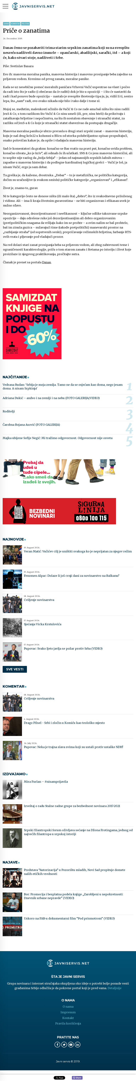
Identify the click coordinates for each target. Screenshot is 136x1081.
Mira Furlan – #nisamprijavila (46, 781)
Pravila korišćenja (68, 1023)
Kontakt (68, 1018)
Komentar (15, 24)
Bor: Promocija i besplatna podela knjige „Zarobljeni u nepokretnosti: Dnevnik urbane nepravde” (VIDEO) (73, 896)
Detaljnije (114, 988)
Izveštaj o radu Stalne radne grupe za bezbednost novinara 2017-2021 (72, 806)
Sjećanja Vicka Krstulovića (42, 624)
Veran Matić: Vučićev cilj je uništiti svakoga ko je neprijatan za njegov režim (78, 551)
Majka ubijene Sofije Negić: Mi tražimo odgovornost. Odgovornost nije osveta (57, 438)
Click (77, 1078)
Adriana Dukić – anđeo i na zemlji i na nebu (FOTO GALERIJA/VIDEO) (51, 398)
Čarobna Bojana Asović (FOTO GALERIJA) (31, 424)
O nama (68, 1006)
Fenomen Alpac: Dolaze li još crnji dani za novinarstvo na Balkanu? (71, 575)
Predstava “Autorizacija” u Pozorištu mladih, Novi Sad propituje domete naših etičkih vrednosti (74, 872)
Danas (6, 24)
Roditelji (9, 411)
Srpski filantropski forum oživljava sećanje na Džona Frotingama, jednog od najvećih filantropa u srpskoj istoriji (78, 832)
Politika (25, 24)
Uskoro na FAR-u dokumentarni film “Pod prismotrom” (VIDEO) (69, 918)
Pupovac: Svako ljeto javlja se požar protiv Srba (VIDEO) (63, 648)
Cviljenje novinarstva (39, 600)
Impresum (68, 1012)
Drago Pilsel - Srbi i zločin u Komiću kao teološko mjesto (64, 723)
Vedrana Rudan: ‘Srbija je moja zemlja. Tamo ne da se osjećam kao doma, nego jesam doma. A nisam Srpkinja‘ (63, 386)
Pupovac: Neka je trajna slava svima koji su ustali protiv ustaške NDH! (73, 747)
